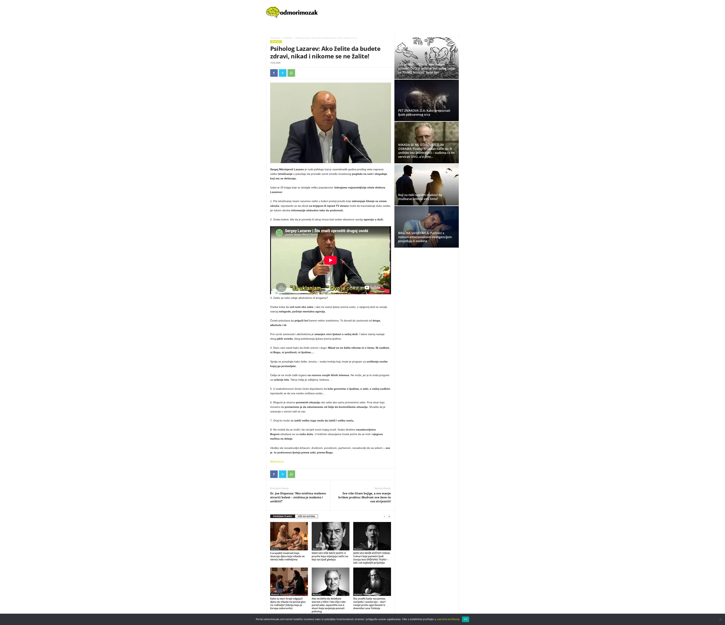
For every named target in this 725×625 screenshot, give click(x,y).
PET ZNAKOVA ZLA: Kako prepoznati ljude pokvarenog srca (424, 112)
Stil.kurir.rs (277, 461)
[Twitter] (282, 73)
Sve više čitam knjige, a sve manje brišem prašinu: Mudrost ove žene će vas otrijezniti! (364, 497)
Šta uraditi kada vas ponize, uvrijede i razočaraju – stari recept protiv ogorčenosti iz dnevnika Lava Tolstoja (369, 603)
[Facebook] (274, 73)
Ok (465, 619)
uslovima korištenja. (448, 619)
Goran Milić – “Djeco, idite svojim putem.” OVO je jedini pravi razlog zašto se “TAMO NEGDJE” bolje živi (426, 68)
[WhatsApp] (291, 73)
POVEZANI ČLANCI (282, 516)
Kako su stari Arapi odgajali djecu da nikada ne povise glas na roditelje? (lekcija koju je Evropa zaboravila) (287, 603)
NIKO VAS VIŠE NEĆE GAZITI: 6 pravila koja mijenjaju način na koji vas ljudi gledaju (330, 556)
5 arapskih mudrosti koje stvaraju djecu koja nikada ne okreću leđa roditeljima (287, 556)
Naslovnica (275, 37)
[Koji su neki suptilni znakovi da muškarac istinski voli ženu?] (426, 184)
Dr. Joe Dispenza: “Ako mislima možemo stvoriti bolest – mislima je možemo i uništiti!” (298, 497)
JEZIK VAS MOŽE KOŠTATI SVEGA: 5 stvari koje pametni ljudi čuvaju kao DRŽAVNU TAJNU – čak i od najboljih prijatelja (371, 557)
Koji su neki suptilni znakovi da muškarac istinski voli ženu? (420, 197)
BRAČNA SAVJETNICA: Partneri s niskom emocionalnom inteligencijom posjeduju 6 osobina (425, 237)
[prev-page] (384, 516)
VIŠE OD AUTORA (306, 516)
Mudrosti (288, 37)
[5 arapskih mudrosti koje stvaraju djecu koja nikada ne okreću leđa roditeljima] (289, 536)
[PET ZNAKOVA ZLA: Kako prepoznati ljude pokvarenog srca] (426, 104)
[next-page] (389, 516)
